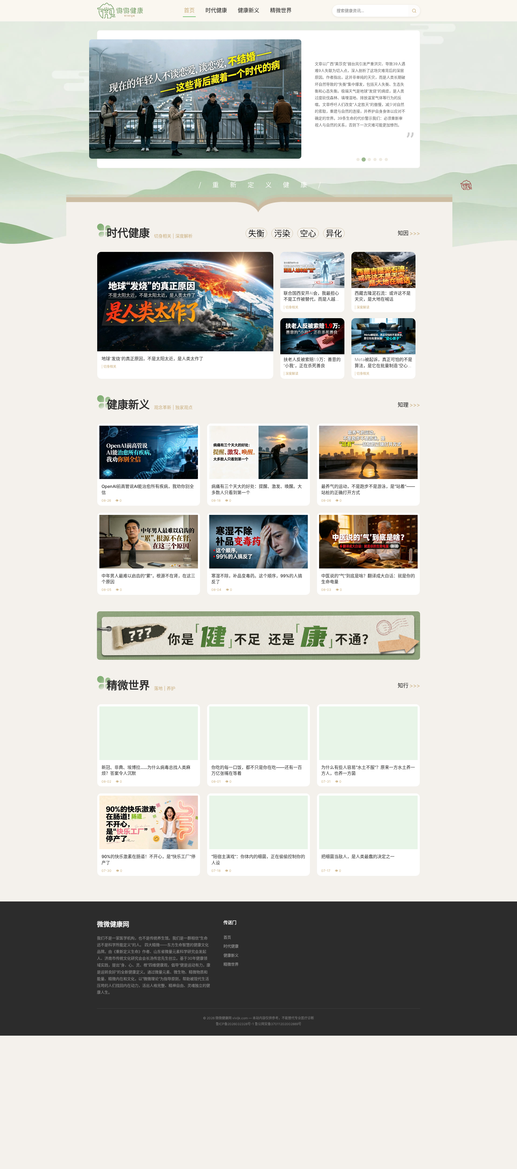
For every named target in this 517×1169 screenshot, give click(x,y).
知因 (409, 233)
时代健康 (216, 10)
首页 (189, 10)
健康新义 (248, 10)
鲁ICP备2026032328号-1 (235, 1024)
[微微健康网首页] (120, 11)
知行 (409, 685)
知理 (409, 405)
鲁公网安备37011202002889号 (278, 1024)
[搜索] (414, 11)
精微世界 (281, 10)
